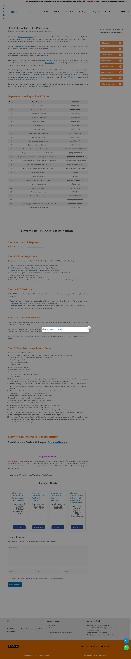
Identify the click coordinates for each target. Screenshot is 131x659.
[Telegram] (126, 641)
